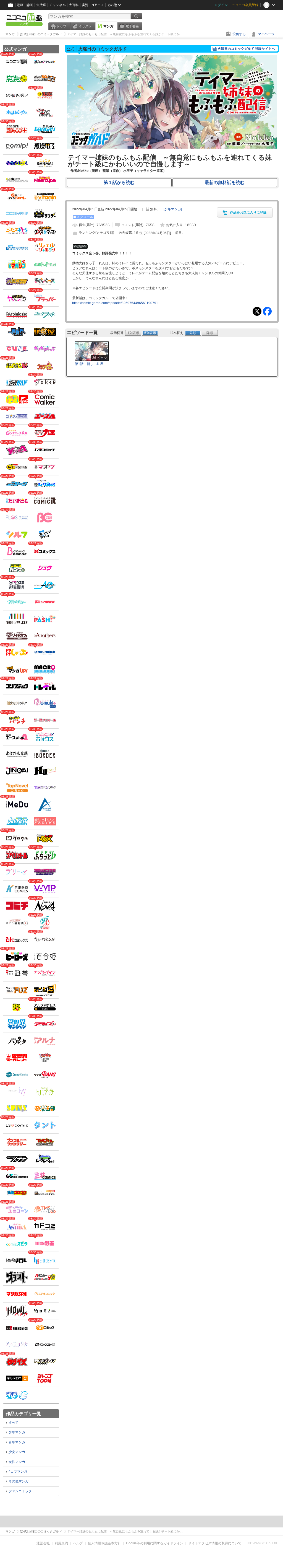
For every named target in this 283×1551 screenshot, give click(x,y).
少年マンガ (17, 1432)
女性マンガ (17, 1462)
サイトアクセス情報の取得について (214, 1543)
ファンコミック (20, 1491)
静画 (30, 5)
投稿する (239, 34)
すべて (14, 1423)
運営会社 (43, 1543)
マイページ (266, 34)
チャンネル (57, 5)
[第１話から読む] (172, 147)
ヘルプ (78, 1543)
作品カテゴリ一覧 (23, 1413)
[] (173, 209)
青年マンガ (17, 1442)
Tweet (257, 311)
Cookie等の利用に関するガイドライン (154, 1543)
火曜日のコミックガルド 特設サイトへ (246, 49)
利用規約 (61, 1543)
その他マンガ (18, 1481)
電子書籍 (132, 26)
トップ (61, 26)
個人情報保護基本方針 (104, 1543)
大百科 (74, 5)
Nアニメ (97, 5)
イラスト (85, 26)
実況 (85, 5)
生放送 (41, 5)
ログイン (221, 5)
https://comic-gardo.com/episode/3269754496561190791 (115, 303)
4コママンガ (18, 1472)
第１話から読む (119, 182)
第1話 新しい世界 (89, 364)
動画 (20, 5)
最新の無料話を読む (225, 182)
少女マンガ (17, 1452)
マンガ (108, 26)
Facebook (267, 311)
